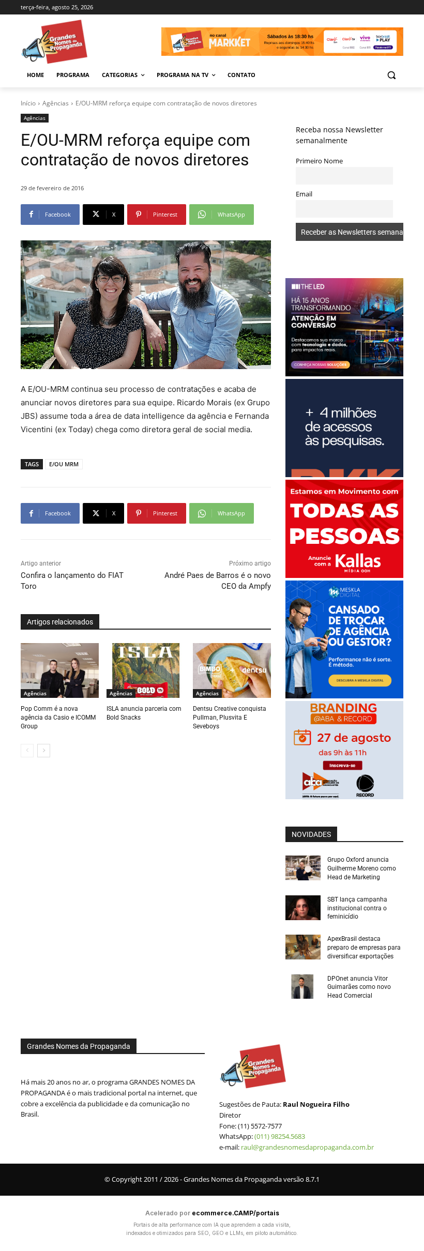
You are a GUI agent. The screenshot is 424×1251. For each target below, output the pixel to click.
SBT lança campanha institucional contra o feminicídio (357, 908)
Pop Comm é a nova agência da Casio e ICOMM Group (58, 717)
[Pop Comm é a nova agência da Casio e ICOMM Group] (60, 670)
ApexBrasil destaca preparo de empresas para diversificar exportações (364, 947)
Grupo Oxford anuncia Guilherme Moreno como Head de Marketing (361, 868)
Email (304, 194)
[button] (391, 75)
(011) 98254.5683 (279, 1136)
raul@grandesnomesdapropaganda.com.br (307, 1147)
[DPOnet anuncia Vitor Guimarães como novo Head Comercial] (303, 986)
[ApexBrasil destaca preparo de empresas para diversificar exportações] (303, 947)
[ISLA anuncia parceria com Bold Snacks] (146, 670)
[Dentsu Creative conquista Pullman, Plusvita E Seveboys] (232, 670)
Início (28, 103)
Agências (55, 103)
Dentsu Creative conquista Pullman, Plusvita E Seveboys (229, 717)
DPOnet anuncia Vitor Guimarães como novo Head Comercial (359, 987)
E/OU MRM (64, 464)
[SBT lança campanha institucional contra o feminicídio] (303, 907)
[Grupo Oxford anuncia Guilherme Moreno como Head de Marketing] (303, 868)
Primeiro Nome (319, 161)
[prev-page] (27, 750)
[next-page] (43, 750)
